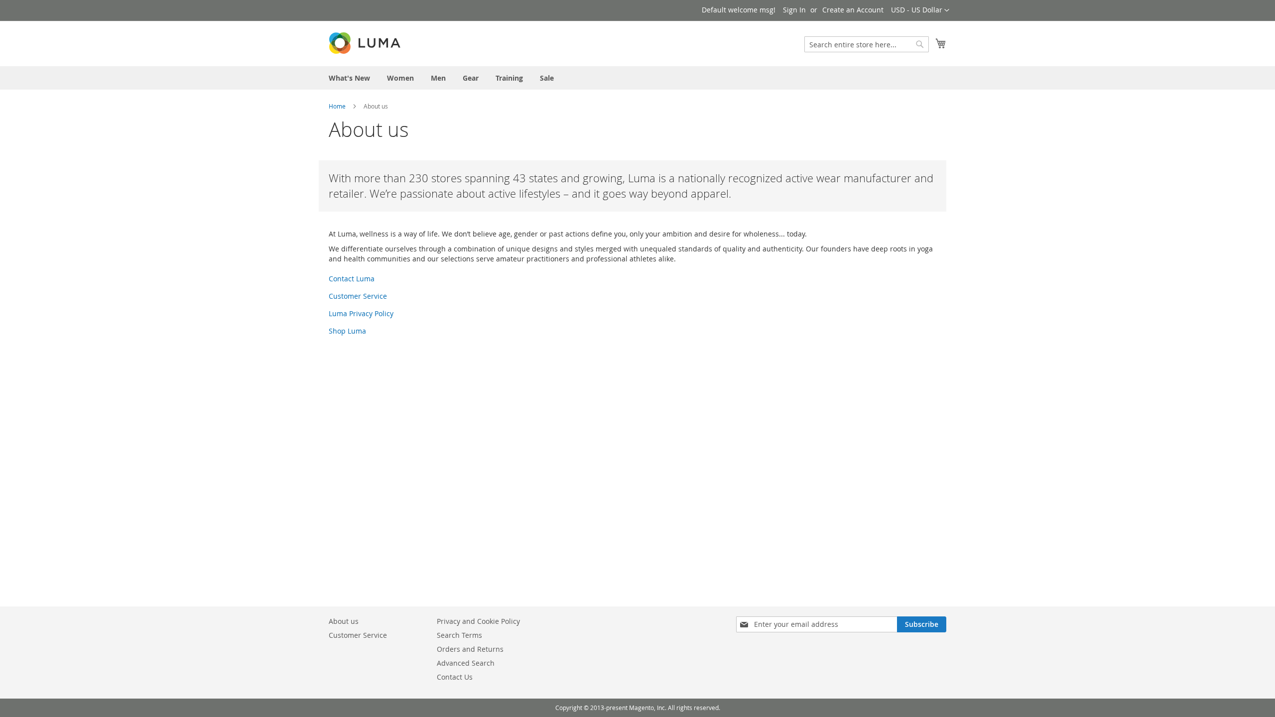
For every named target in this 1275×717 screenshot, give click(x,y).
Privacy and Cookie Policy (478, 621)
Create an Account (853, 9)
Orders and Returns (470, 649)
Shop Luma (347, 331)
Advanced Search (466, 663)
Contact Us (455, 677)
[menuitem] (349, 78)
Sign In (794, 9)
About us (344, 621)
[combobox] (866, 44)
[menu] (637, 78)
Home (337, 106)
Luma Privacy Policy (361, 313)
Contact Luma (352, 278)
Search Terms (459, 635)
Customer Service (358, 296)
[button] (920, 10)
